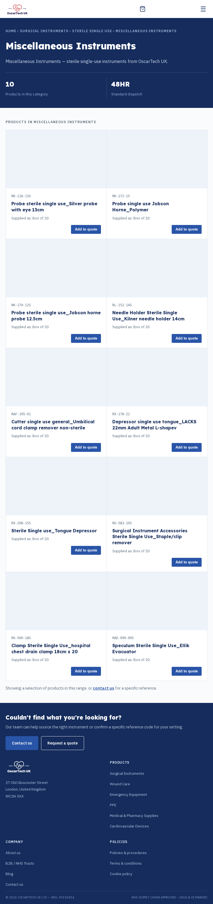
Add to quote (86, 229)
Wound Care (120, 783)
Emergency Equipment (128, 794)
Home (11, 31)
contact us (103, 688)
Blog (9, 873)
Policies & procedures (128, 852)
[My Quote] (143, 9)
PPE (113, 804)
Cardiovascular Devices (129, 826)
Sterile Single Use (92, 31)
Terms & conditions (126, 863)
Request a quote (62, 743)
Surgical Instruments (44, 31)
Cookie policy (121, 873)
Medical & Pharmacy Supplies (134, 815)
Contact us (22, 743)
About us (13, 852)
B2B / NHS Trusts (20, 863)
